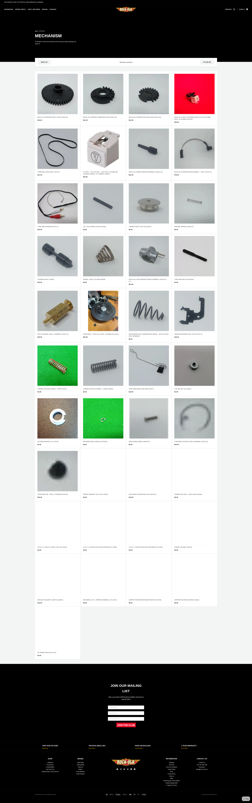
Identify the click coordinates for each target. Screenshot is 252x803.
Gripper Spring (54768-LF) (184, 226)
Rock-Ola (42, 794)
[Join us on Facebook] (117, 769)
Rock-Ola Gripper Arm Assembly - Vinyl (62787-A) (193, 172)
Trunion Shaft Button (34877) (140, 226)
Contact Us (202, 762)
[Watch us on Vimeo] (127, 769)
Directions (202, 767)
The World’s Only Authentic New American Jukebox (23, 2)
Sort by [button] (44, 62)
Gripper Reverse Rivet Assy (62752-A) (188, 334)
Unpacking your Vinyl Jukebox (171, 780)
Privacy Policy (171, 773)
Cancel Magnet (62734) (183, 547)
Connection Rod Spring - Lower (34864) (98, 389)
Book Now (45, 748)
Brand (45, 9)
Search (228, 9)
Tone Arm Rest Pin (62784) (184, 279)
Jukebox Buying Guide (171, 782)
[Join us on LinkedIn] (131, 769)
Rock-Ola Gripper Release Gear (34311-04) (145, 117)
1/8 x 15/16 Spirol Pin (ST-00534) (94, 226)
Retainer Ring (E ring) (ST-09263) (95, 441)
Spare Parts (20, 9)
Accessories (50, 764)
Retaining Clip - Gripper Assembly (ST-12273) (100, 600)
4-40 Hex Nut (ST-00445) (182, 389)
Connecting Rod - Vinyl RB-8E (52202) (188, 494)
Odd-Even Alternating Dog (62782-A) (142, 494)
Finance (53, 9)
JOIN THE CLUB (126, 725)
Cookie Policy (171, 769)
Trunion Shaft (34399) (45, 279)
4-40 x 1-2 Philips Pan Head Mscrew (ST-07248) (146, 547)
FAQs (171, 771)
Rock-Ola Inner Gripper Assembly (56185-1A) (146, 172)
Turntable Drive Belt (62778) (48, 172)
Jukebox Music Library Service (50, 771)
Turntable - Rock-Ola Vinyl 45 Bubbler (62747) (101, 334)
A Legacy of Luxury (171, 785)
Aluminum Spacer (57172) (46, 652)
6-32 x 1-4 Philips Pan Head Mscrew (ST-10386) (100, 547)
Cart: (242, 9)
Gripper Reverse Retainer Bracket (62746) (145, 600)
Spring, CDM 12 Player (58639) (94, 279)
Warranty (171, 764)
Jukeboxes (8, 9)
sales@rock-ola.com (202, 769)
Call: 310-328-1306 (202, 764)
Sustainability (80, 764)
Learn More (92, 748)
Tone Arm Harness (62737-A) (47, 226)
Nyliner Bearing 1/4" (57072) (47, 441)
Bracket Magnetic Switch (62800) (50, 600)
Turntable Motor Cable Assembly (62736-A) (191, 441)
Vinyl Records (34, 9)
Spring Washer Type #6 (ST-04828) (95, 494)
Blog (171, 778)
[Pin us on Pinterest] (124, 769)
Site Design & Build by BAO (209, 794)
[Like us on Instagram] (121, 769)
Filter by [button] (207, 62)
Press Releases (80, 771)
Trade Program (80, 773)
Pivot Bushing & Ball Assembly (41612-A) (52, 334)
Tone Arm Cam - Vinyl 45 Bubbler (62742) (52, 494)
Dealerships (80, 762)
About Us (80, 767)
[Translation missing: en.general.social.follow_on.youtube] (134, 769)
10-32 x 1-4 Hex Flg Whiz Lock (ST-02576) (52, 547)
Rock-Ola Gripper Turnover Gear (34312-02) (100, 117)
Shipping (171, 762)
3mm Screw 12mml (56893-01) (139, 441)
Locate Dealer (139, 748)
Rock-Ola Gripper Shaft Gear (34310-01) (52, 117)
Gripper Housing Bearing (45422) (186, 600)
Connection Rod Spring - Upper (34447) (52, 389)
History (80, 769)
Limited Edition (50, 767)
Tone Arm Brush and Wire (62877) (141, 389)
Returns (171, 776)
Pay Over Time (50, 769)
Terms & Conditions (171, 767)
